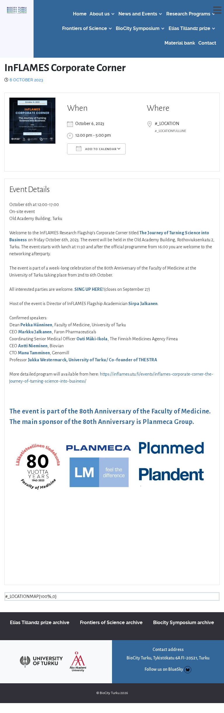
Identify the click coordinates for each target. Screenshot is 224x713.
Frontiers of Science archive (111, 622)
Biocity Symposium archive (183, 622)
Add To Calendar (100, 149)
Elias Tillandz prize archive (39, 622)
